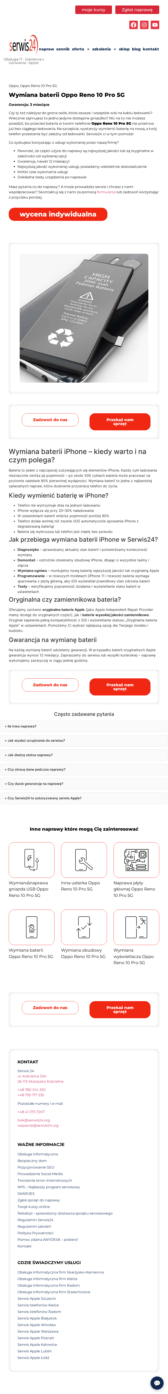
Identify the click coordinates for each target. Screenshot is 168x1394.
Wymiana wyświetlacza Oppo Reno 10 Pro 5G (134, 956)
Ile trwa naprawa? (22, 726)
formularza (106, 192)
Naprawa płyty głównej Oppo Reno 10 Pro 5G (134, 889)
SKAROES (26, 1194)
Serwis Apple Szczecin (37, 1298)
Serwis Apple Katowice (37, 1345)
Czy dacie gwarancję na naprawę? (35, 784)
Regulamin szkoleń (34, 1226)
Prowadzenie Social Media (40, 1174)
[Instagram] (144, 25)
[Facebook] (133, 25)
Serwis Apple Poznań (36, 1338)
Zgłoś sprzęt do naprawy (39, 1200)
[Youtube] (155, 25)
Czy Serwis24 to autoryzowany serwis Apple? (44, 798)
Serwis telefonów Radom (39, 1312)
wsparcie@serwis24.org (38, 1125)
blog (136, 49)
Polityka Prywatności (36, 1233)
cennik (63, 49)
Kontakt (25, 1246)
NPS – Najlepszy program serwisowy (49, 1187)
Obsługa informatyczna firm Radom (49, 1285)
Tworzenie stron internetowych (45, 1180)
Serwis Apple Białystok (37, 1318)
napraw (46, 49)
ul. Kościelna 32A (32, 1076)
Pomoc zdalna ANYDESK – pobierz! (48, 1240)
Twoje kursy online (34, 1207)
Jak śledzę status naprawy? (30, 755)
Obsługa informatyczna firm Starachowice (54, 1292)
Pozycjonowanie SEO (36, 1167)
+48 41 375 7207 (31, 1112)
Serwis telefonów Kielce (38, 1305)
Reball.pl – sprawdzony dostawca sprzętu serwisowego (65, 1213)
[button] (119, 421)
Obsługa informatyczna (38, 1154)
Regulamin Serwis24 (36, 1220)
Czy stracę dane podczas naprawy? (36, 769)
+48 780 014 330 (32, 1090)
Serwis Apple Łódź (33, 1358)
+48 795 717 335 (31, 1095)
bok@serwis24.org (34, 1120)
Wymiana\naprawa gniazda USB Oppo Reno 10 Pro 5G (28, 889)
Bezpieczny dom (32, 1161)
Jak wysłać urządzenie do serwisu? (36, 740)
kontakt (151, 49)
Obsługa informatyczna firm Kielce (47, 1279)
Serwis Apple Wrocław (37, 1325)
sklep (124, 49)
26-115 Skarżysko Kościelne (41, 1081)
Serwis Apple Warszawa (38, 1331)
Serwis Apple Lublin (35, 1351)
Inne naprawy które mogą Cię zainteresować (84, 829)
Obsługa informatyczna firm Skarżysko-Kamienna (61, 1272)
